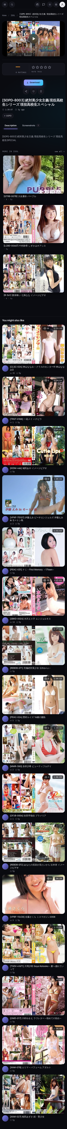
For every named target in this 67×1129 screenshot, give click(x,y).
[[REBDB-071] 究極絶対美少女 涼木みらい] (33, 649)
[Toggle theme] (50, 4)
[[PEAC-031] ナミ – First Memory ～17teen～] (33, 550)
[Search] (12, 4)
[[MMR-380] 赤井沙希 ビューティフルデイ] (33, 747)
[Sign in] (62, 4)
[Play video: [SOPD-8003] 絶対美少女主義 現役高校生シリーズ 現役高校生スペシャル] (33, 38)
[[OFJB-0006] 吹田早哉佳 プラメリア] (33, 796)
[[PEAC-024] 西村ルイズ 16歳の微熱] (33, 698)
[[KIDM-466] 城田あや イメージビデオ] (33, 449)
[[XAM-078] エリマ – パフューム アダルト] (33, 1048)
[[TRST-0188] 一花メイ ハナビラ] (33, 400)
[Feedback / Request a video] (43, 4)
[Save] (41, 91)
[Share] (26, 91)
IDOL (13, 15)
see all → (60, 152)
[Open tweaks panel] (56, 4)
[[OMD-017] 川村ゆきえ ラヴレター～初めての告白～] (33, 999)
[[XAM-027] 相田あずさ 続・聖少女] (33, 1098)
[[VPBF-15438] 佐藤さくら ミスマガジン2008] (33, 898)
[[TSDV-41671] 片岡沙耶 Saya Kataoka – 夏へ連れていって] (33, 949)
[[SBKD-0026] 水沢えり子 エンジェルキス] (33, 600)
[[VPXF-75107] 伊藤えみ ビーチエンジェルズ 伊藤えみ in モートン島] (33, 500)
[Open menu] (5, 4)
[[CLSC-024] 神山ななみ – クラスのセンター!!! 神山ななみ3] (33, 350)
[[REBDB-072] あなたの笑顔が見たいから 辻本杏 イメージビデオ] (33, 848)
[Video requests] (37, 4)
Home (4, 15)
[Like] (33, 91)
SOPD (9, 116)
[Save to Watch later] (60, 328)
